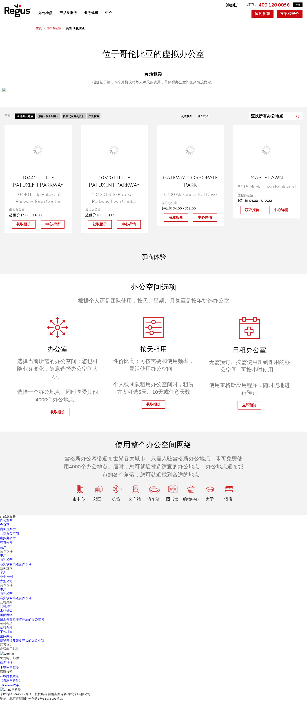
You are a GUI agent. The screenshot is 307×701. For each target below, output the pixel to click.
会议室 (4, 525)
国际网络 (6, 615)
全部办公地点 (25, 116)
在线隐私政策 (9, 676)
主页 (39, 28)
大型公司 (6, 581)
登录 (297, 4)
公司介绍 (6, 606)
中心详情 (52, 224)
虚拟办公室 (54, 28)
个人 (3, 572)
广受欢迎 (93, 116)
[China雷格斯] (17, 10)
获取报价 (23, 224)
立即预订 (249, 405)
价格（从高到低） (74, 116)
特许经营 (6, 560)
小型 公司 (6, 577)
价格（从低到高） (48, 116)
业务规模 (91, 13)
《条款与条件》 (11, 681)
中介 (108, 13)
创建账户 (232, 5)
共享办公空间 (9, 534)
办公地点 (45, 13)
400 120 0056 (274, 4)
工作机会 (6, 610)
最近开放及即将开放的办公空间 (22, 619)
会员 (3, 547)
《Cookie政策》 (11, 685)
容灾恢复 (6, 543)
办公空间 (6, 520)
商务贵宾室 (8, 529)
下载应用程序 (9, 667)
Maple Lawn (267, 177)
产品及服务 (68, 13)
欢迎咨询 (6, 663)
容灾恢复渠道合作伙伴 (15, 564)
